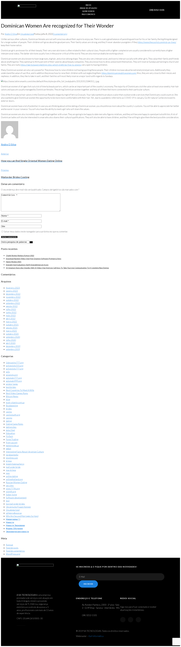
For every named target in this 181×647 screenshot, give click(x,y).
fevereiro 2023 (13, 288)
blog (8, 399)
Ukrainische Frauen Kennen (18, 507)
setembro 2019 (13, 349)
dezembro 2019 (13, 346)
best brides (11, 387)
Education (10, 433)
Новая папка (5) (13, 519)
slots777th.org (13, 488)
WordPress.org (13, 554)
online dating (12, 476)
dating (9, 421)
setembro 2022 (13, 303)
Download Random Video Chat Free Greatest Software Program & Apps (33, 259)
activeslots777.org (14, 368)
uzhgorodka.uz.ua (14, 513)
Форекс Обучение (14, 528)
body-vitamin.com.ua (15, 402)
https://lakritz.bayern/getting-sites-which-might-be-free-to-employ (51, 65)
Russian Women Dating (16, 482)
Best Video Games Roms (17, 393)
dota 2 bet (10, 430)
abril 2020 (10, 343)
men (8, 473)
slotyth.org (11, 491)
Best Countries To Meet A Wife (20, 390)
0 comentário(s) (60, 34)
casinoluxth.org (13, 415)
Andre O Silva (11, 34)
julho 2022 (11, 309)
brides (9, 408)
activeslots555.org (14, 365)
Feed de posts (12, 548)
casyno (9, 418)
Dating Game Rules (14, 424)
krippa (9, 461)
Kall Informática (96, 636)
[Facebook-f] (122, 619)
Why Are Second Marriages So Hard (22, 516)
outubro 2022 (12, 300)
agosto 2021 (11, 328)
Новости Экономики (15, 525)
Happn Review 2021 (13, 262)
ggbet (8, 448)
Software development (16, 497)
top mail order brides (15, 504)
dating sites (11, 427)
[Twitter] (138, 619)
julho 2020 (11, 340)
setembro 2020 (13, 337)
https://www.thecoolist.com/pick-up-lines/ (157, 42)
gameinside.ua (12, 445)
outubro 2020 (12, 334)
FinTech (9, 436)
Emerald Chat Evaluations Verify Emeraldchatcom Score (27, 265)
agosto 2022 (11, 306)
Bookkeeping (12, 405)
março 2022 (11, 321)
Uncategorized (27, 34)
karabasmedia (12, 455)
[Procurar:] (15, 242)
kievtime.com (12, 458)
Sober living (11, 494)
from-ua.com (11, 442)
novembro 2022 (13, 297)
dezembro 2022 (13, 294)
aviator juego (12, 384)
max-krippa (11, 470)
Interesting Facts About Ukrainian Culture (25, 451)
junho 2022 (11, 312)
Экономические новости (17, 531)
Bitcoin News (12, 396)
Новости (10, 522)
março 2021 (11, 331)
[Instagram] (130, 619)
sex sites (10, 485)
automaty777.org (14, 378)
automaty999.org (14, 381)
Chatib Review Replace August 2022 (20, 255)
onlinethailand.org (14, 479)
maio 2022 (11, 315)
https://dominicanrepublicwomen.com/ (119, 73)
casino (9, 411)
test (7, 500)
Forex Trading (12, 439)
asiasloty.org (11, 375)
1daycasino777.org (14, 362)
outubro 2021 (12, 324)
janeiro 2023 (12, 291)
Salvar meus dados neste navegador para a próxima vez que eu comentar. (36, 231)
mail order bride (13, 467)
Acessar (9, 544)
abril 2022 (10, 318)
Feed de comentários (15, 551)
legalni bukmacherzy (15, 464)
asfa (8, 372)
